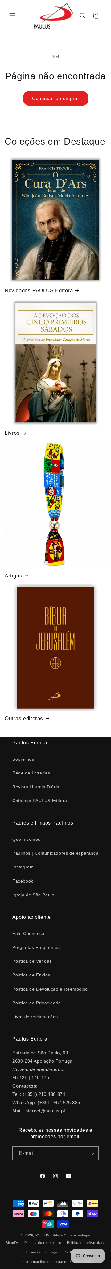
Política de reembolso (42, 1242)
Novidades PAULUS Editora (39, 290)
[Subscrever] (91, 1153)
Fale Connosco (28, 933)
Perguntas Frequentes (36, 947)
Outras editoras (24, 718)
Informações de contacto (46, 1261)
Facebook (22, 881)
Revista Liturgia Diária (36, 786)
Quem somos (26, 839)
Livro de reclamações (35, 1016)
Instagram (23, 866)
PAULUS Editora (49, 1235)
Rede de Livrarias (31, 772)
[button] (12, 15)
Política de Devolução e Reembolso (50, 989)
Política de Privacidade (36, 1002)
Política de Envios (31, 974)
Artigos (13, 576)
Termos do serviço (41, 1252)
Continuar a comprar (55, 98)
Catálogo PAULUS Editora (39, 800)
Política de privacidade (86, 1242)
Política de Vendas (32, 961)
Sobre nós (23, 759)
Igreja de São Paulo (33, 894)
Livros (12, 433)
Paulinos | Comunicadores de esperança (55, 853)
